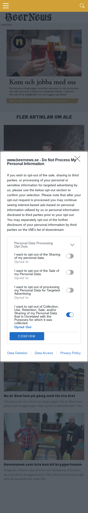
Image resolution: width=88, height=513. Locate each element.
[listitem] (44, 244)
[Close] (78, 160)
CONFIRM (26, 336)
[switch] (70, 256)
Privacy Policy (70, 353)
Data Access (44, 353)
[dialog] (44, 256)
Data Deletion (17, 353)
